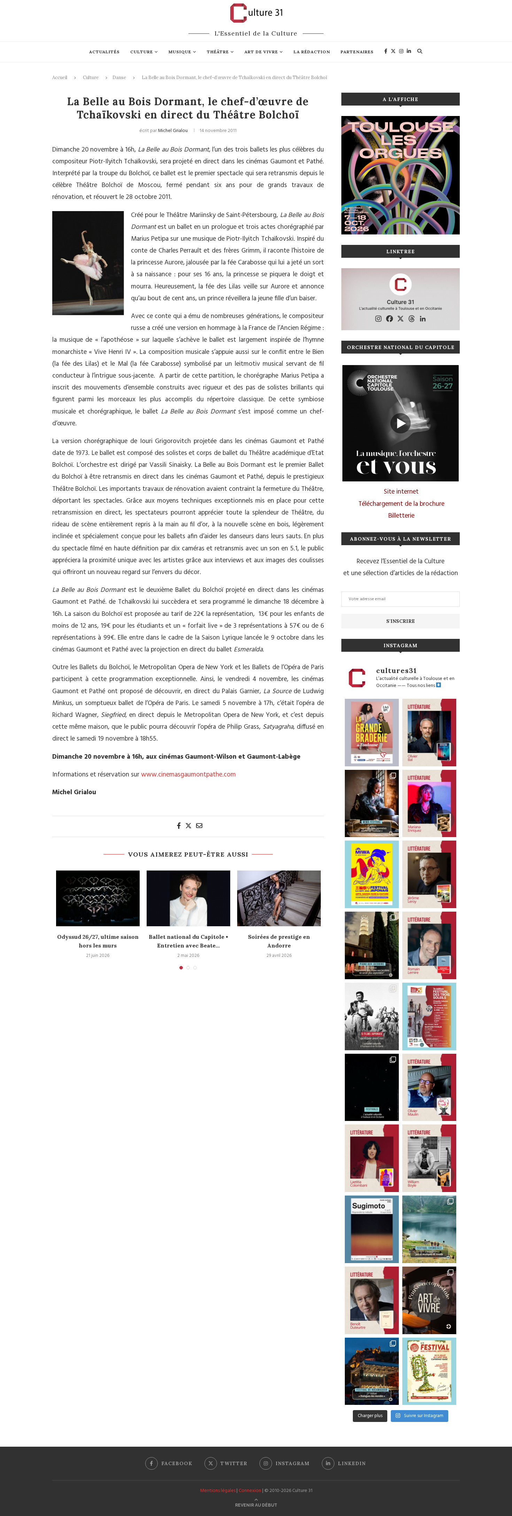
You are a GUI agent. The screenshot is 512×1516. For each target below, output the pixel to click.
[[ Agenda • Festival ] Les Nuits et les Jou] (429, 1371)
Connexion (250, 1491)
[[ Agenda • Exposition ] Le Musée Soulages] (372, 1229)
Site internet (401, 492)
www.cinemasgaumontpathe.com (188, 774)
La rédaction (312, 51)
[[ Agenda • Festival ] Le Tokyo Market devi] (372, 874)
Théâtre (218, 51)
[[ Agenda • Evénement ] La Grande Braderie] (372, 732)
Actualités (104, 51)
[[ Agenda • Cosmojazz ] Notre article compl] (429, 1229)
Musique (180, 51)
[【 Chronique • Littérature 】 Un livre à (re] (372, 1300)
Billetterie (401, 516)
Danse (119, 77)
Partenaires (357, 51)
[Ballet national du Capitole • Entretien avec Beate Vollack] (188, 898)
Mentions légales (217, 1491)
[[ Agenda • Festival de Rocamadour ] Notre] (372, 1371)
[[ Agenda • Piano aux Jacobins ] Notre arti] (372, 945)
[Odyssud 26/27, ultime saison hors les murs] (98, 898)
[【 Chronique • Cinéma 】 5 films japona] (372, 1016)
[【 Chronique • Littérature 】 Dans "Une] (429, 1158)
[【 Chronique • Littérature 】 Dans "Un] (372, 1158)
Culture (141, 51)
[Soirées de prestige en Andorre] (279, 898)
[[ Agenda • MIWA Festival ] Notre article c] (372, 803)
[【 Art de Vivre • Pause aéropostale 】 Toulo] (429, 1300)
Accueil (59, 77)
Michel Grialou (173, 131)
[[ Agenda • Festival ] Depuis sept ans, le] (429, 1016)
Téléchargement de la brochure (401, 504)
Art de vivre (261, 51)
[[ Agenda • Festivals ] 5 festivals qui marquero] (372, 1087)
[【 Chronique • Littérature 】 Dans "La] (429, 803)
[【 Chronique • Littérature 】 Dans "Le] (429, 732)
